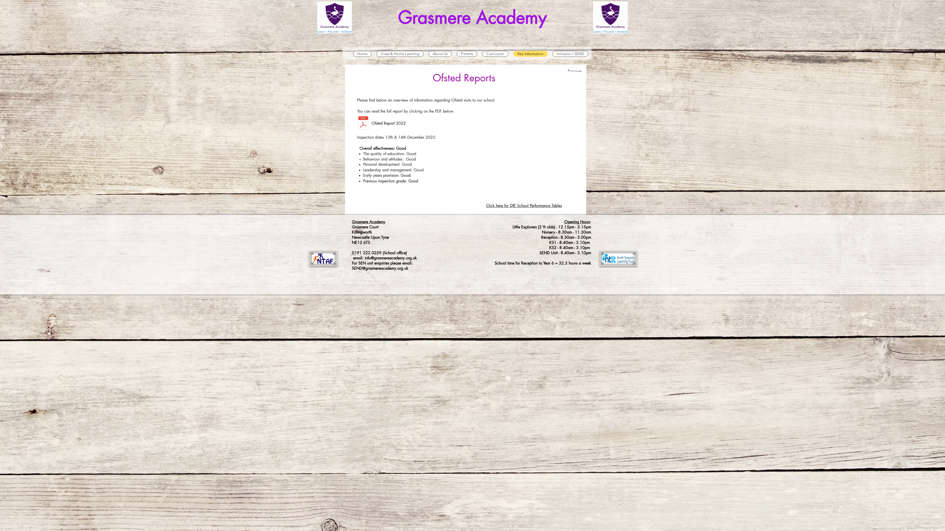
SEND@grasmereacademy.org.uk (380, 268)
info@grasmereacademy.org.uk (391, 258)
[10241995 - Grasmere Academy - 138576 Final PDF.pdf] (363, 123)
